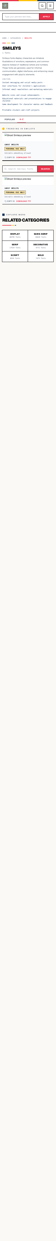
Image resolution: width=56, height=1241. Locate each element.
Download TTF (23, 157)
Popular (10, 119)
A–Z (22, 119)
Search (45, 169)
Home (4, 38)
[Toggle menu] (50, 5)
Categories (15, 38)
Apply (46, 16)
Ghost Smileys (12, 145)
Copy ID (11, 157)
